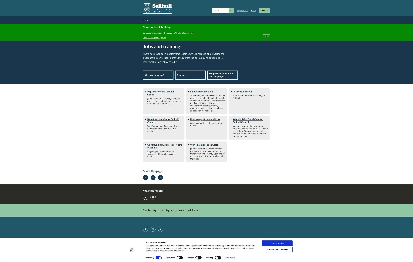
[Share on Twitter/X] (145, 177)
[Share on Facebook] (153, 177)
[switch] (180, 257)
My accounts (242, 10)
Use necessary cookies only (277, 249)
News (253, 10)
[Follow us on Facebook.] (145, 229)
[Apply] (231, 10)
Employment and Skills (201, 91)
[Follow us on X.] (153, 229)
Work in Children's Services (204, 144)
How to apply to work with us (205, 119)
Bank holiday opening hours (154, 38)
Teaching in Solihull (243, 91)
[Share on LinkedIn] (160, 177)
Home (145, 20)
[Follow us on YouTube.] (160, 229)
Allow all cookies (277, 243)
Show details (230, 258)
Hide (267, 36)
